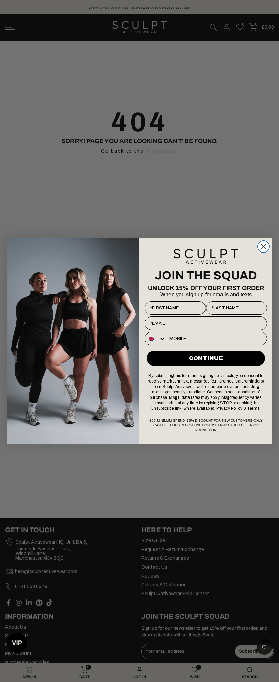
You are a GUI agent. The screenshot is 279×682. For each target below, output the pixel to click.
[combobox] (155, 338)
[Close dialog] (263, 247)
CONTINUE (206, 358)
